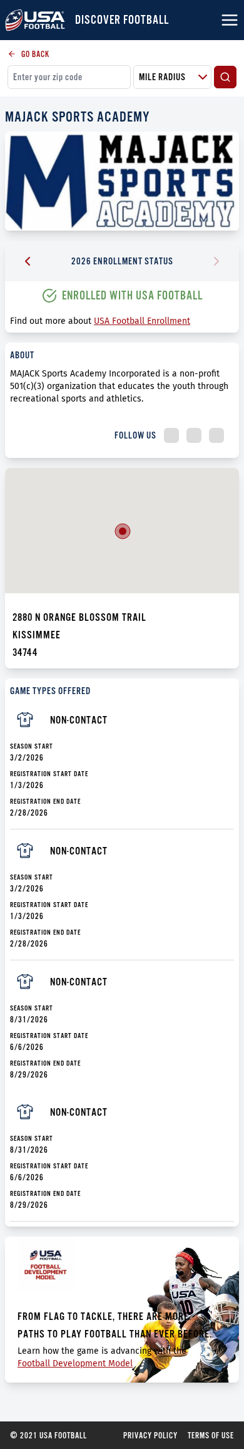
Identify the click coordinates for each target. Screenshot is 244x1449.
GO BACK (35, 53)
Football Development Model (75, 1363)
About (22, 355)
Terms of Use (211, 1435)
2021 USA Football (48, 1435)
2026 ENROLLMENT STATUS (122, 261)
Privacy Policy (150, 1435)
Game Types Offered (50, 690)
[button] (122, 531)
